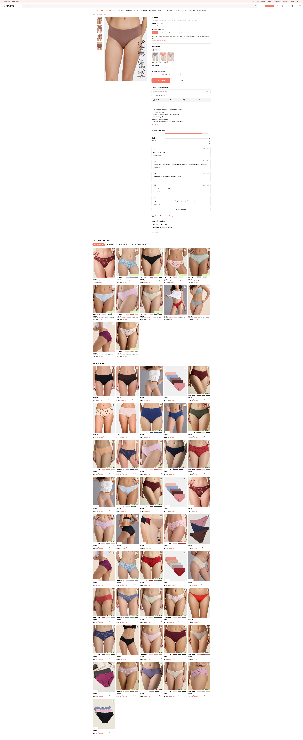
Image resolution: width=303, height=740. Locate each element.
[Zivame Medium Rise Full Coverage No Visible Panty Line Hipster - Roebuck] (151, 381)
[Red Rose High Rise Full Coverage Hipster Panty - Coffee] (127, 381)
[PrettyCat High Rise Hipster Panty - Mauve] (127, 418)
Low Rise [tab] (162, 33)
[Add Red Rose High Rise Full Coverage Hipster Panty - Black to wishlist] (113, 368)
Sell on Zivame (285, 1)
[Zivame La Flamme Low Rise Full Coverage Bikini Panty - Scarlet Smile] (175, 300)
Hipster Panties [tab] (111, 244)
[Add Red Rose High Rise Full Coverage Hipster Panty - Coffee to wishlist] (137, 368)
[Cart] (287, 6)
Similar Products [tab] (98, 244)
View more (155, 124)
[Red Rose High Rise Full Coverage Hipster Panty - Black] (104, 381)
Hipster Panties (106, 14)
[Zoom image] (125, 49)
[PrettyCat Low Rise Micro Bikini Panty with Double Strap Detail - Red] (199, 603)
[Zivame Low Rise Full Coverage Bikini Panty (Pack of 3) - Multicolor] (151, 263)
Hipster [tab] (155, 33)
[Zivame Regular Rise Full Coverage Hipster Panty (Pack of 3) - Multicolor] (127, 263)
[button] (256, 6)
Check (207, 91)
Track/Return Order (261, 1)
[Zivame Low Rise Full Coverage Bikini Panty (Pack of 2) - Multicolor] (175, 263)
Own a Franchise (295, 1)
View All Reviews (181, 209)
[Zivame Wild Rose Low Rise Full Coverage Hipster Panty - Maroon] (104, 263)
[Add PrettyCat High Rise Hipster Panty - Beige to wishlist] (113, 405)
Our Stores (277, 1)
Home (93, 14)
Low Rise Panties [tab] (123, 244)
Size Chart (167, 74)
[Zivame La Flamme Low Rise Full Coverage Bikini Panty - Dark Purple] (104, 337)
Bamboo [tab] (183, 33)
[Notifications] (278, 6)
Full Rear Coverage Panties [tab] (138, 244)
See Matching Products (159, 41)
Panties (99, 14)
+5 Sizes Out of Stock (158, 69)
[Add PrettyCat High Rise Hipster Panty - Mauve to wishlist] (137, 405)
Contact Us (270, 1)
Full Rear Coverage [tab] (173, 33)
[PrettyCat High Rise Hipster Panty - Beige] (104, 418)
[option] (99, 20)
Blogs (252, 1)
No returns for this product (194, 100)
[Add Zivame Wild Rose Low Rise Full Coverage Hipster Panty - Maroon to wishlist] (113, 249)
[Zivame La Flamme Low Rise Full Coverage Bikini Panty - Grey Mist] (199, 300)
